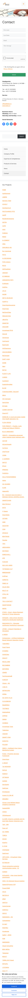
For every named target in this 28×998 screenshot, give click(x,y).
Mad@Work (5, 705)
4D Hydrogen (6, 399)
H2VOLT (4, 204)
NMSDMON (5, 942)
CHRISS (4, 377)
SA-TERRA (5, 832)
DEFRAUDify (6, 690)
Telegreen (5, 953)
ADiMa (4, 694)
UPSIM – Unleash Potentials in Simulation (11, 630)
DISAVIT (4, 658)
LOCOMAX (5, 967)
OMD (3, 522)
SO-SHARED (6, 484)
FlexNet (4, 540)
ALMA (4, 487)
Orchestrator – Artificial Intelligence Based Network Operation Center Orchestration (13, 639)
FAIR (3, 938)
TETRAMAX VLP (7, 569)
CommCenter (6, 906)
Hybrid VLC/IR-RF (7, 795)
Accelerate (5, 931)
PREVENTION (6, 316)
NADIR (4, 294)
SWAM (4, 719)
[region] (14, 984)
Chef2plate (5, 850)
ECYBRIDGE (6, 276)
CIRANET (5, 273)
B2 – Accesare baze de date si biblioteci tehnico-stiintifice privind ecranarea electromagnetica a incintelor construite (13, 496)
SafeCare (5, 788)
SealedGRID (6, 808)
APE (3, 558)
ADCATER (5, 526)
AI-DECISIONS (6, 258)
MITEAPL (5, 964)
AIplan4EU (5, 491)
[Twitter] (7, 124)
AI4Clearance (6, 348)
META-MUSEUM (7, 298)
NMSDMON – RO (7, 917)
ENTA (4, 507)
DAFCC (4, 462)
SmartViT (5, 413)
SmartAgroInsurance (8, 305)
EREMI (4, 598)
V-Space (5, 511)
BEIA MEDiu (6, 949)
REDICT (4, 956)
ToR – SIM (5, 824)
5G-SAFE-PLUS (7, 698)
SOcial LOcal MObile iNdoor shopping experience (11, 803)
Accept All (14, 986)
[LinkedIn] (11, 124)
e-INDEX (5, 634)
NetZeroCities (6, 312)
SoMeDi (4, 872)
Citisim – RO (6, 683)
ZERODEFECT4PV (7, 280)
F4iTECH (5, 448)
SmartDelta (5, 515)
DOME (4, 363)
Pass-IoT (5, 828)
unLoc (4, 291)
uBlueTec (5, 319)
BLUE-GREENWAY (8, 431)
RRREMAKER (6, 572)
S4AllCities (5, 654)
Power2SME (6, 888)
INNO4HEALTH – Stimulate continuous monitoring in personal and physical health (12, 624)
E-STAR (4, 846)
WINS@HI (5, 799)
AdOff (4, 215)
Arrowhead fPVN (7, 330)
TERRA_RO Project (8, 960)
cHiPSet (4, 716)
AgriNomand (6, 193)
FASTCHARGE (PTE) (8, 211)
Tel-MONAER (6, 766)
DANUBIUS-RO (7, 247)
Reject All (14, 994)
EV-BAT (4, 924)
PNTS (4, 255)
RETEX (4, 370)
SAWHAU (5, 910)
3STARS (4, 518)
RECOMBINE (6, 665)
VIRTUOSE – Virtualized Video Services (11, 858)
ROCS (4, 265)
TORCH (4, 835)
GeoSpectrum (6, 208)
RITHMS (4, 406)
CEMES (4, 672)
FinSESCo (5, 473)
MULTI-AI (5, 590)
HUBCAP (5, 679)
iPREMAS (5, 469)
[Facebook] (3, 124)
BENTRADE (5, 536)
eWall (4, 899)
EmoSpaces (6, 792)
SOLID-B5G (5, 587)
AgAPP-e (5, 301)
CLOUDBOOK (6, 701)
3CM (3, 529)
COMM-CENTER (7, 409)
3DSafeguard (6, 815)
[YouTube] (15, 124)
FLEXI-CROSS (6, 422)
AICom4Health (6, 444)
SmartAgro (5, 759)
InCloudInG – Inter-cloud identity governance (12, 876)
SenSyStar (5, 402)
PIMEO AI (5, 583)
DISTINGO (5, 551)
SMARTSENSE (6, 605)
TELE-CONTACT (7, 601)
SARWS (4, 781)
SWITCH (4, 902)
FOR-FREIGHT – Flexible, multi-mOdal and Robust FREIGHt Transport (12, 427)
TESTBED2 (5, 708)
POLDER (5, 744)
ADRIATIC (5, 580)
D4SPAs (4, 287)
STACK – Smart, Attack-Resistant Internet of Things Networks (12, 613)
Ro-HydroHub (6, 251)
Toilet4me (5, 730)
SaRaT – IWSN (6, 935)
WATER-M (5, 895)
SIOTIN (4, 222)
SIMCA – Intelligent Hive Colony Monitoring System (12, 749)
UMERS (4, 197)
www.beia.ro (6, 105)
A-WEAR (5, 763)
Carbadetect (6, 920)
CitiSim (4, 812)
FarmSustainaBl (7, 676)
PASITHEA (5, 309)
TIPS (3, 543)
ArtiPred (5, 576)
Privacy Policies (8, 69)
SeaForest (5, 853)
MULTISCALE (6, 504)
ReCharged (5, 355)
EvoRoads (5, 283)
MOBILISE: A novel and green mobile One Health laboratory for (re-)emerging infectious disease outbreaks (13, 418)
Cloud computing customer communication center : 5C (10, 867)
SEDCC (4, 913)
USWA (4, 455)
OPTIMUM (5, 777)
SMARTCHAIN (6, 500)
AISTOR (4, 441)
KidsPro (4, 842)
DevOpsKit (5, 784)
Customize (14, 990)
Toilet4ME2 (5, 643)
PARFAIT (5, 774)
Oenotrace (5, 337)
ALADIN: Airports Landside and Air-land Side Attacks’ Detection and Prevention (13, 820)
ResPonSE (5, 345)
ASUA (4, 892)
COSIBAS (5, 723)
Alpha (4, 480)
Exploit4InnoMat (7, 384)
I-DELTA (4, 687)
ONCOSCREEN (7, 352)
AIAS (3, 229)
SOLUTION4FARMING (9, 477)
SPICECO (5, 533)
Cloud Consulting (7, 946)
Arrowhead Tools (7, 726)
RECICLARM (6, 662)
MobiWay (5, 928)
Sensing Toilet (6, 200)
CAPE (4, 226)
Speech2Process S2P (9, 884)
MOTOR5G (5, 669)
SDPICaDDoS (6, 269)
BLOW (4, 388)
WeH (3, 366)
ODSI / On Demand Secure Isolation (13, 881)
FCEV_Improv (6, 262)
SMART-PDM (6, 737)
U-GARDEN (5, 459)
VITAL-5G (5, 594)
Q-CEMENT (5, 240)
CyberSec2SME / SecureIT (10, 391)
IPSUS (4, 466)
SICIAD (4, 839)
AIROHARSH (6, 547)
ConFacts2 (5, 341)
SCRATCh (5, 741)
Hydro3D (5, 562)
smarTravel (5, 451)
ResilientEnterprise (8, 218)
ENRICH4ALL (6, 554)
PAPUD (4, 770)
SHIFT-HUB (6, 359)
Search (21, 136)
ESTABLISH (5, 862)
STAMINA (5, 651)
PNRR (4, 190)
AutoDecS (5, 381)
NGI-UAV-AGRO (7, 565)
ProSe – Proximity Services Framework (10, 755)
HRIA (3, 244)
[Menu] (23, 4)
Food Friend (6, 647)
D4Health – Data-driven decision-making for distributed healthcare (12, 619)
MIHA (4, 395)
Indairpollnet (6, 712)
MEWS (4, 608)
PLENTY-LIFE (6, 373)
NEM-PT (5, 971)
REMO (4, 237)
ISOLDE (4, 334)
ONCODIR (5, 327)
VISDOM (5, 734)
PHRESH (5, 233)
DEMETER (5, 323)
